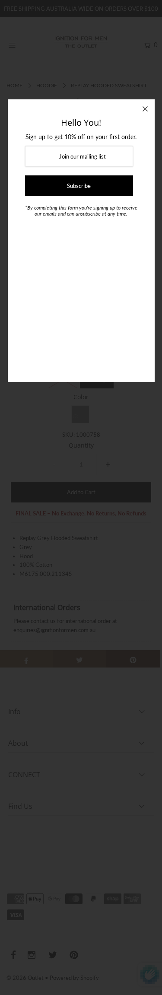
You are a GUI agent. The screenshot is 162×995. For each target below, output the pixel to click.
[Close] (145, 108)
